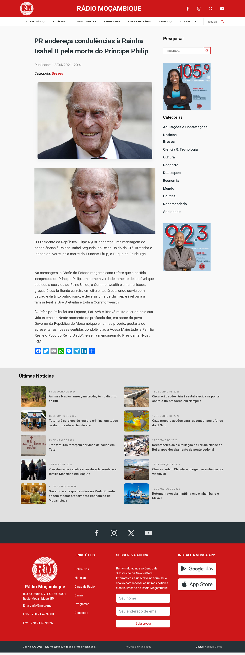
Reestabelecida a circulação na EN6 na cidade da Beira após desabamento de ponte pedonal (187, 447)
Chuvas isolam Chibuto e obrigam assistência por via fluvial (187, 471)
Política (169, 196)
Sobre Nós (82, 569)
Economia (171, 180)
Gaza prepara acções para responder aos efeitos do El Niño (187, 423)
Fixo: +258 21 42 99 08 (38, 614)
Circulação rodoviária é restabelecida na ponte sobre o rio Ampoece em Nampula (186, 399)
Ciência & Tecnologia (180, 149)
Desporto (170, 165)
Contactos (188, 21)
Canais (79, 595)
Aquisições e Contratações (185, 127)
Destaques (172, 172)
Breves (57, 73)
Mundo (168, 188)
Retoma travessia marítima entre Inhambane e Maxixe (185, 496)
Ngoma (163, 21)
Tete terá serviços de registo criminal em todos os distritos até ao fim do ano (83, 423)
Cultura (169, 157)
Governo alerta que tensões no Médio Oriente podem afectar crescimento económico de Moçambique (82, 495)
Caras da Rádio (139, 21)
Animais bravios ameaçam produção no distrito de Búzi (83, 399)
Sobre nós (33, 21)
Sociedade (172, 212)
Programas (112, 21)
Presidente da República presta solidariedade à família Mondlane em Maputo (83, 471)
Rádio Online (86, 21)
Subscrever (143, 623)
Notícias (59, 21)
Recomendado (175, 204)
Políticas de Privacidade (138, 646)
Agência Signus (213, 646)
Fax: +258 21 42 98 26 (38, 623)
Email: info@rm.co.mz (37, 605)
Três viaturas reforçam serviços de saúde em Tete (82, 447)
